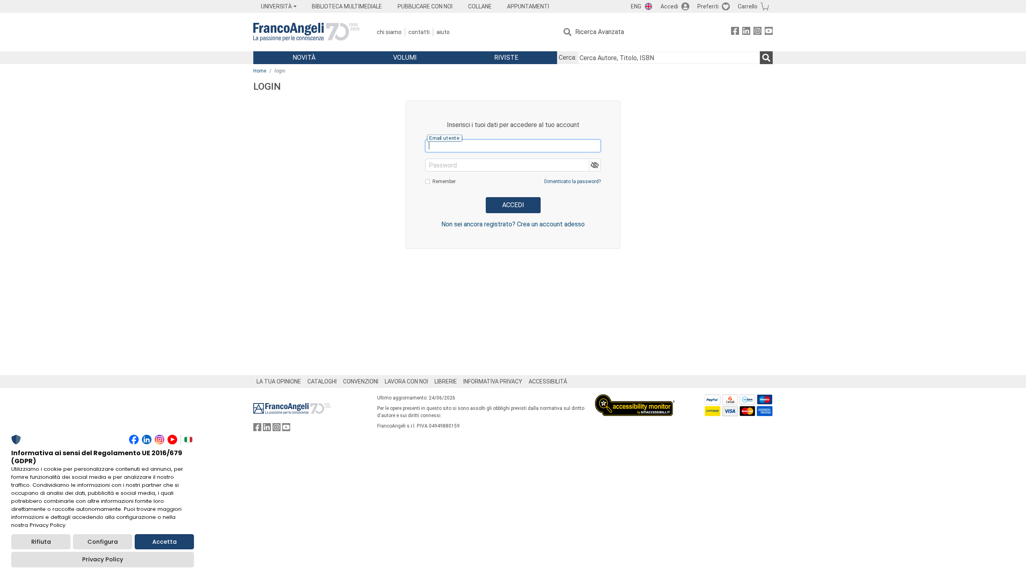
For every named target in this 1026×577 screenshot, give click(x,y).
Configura (102, 542)
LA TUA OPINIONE (278, 381)
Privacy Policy (102, 559)
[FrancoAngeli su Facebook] (735, 32)
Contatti (419, 32)
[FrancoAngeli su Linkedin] (746, 32)
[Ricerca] (766, 57)
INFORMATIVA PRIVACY (492, 381)
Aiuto (443, 32)
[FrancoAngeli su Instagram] (757, 32)
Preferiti (708, 6)
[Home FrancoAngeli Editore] (306, 32)
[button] (594, 165)
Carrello (747, 6)
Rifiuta (41, 542)
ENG (636, 6)
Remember (444, 181)
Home (259, 71)
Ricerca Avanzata (599, 32)
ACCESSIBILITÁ (548, 381)
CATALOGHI (322, 381)
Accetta (164, 542)
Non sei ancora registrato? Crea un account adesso (513, 224)
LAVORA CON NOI (406, 381)
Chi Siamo (389, 32)
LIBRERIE (445, 381)
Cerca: (567, 57)
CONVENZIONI (360, 381)
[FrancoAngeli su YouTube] (769, 32)
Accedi (669, 6)
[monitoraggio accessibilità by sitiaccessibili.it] (635, 399)
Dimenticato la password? (572, 181)
